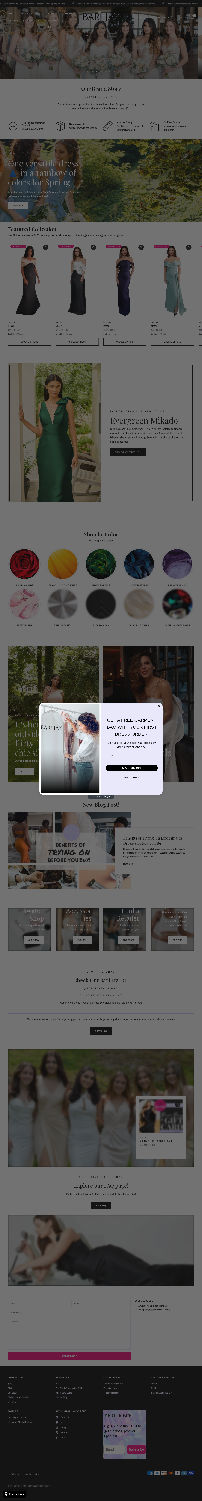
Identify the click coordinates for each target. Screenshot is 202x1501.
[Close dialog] (159, 706)
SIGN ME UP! (131, 768)
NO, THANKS (131, 777)
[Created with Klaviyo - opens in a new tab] (101, 797)
